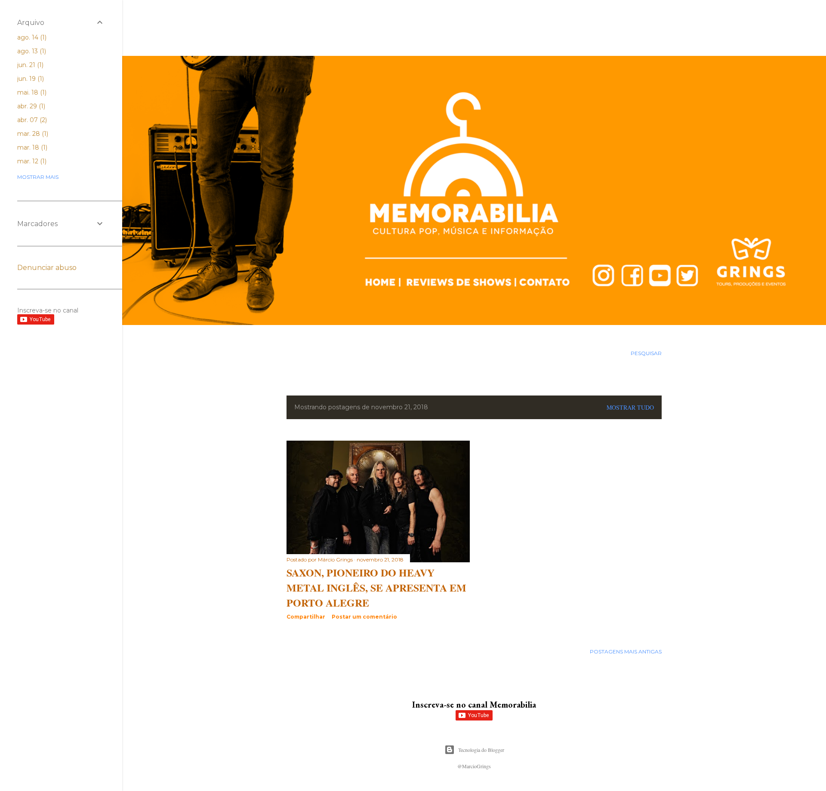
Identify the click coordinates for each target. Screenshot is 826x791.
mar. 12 (31, 161)
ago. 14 (31, 37)
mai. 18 (31, 92)
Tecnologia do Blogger (481, 749)
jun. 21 (29, 65)
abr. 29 (30, 106)
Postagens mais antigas (626, 651)
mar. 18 (31, 147)
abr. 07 (31, 120)
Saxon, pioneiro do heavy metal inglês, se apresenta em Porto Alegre (376, 587)
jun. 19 (29, 79)
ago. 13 (30, 51)
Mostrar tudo (630, 407)
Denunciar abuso (47, 268)
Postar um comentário (364, 616)
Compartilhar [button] (306, 616)
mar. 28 (31, 134)
